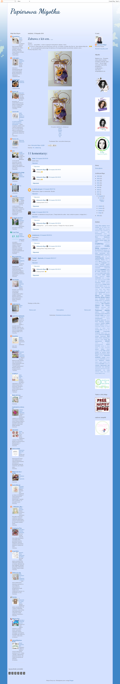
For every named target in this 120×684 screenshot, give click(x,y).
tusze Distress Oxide (105, 354)
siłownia (96, 334)
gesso (100, 261)
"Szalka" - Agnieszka (37, 258)
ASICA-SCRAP (16, 448)
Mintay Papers (105, 297)
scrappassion (16, 79)
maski (108, 290)
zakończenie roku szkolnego (102, 366)
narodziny (107, 300)
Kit (33, 147)
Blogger (71, 680)
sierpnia (100, 206)
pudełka (103, 323)
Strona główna (60, 310)
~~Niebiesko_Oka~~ (17, 506)
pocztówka (97, 316)
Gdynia (96, 261)
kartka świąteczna (99, 276)
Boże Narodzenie (102, 237)
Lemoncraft (15, 111)
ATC (109, 232)
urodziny (97, 357)
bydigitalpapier (98, 238)
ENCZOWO (15, 430)
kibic (96, 281)
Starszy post (87, 310)
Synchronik (103, 336)
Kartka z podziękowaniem (21, 61)
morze (100, 300)
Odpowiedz (35, 163)
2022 (98, 180)
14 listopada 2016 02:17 (50, 258)
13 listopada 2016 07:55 (42, 212)
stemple (97, 336)
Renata (60, 130)
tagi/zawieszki (98, 341)
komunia (103, 281)
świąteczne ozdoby (99, 339)
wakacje (108, 357)
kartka (103, 270)
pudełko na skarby (100, 328)
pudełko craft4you (99, 324)
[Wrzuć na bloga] (50, 145)
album (100, 229)
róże (109, 329)
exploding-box (99, 258)
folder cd (107, 259)
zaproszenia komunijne (105, 368)
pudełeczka (97, 323)
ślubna (96, 337)
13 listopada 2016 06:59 (42, 158)
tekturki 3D (99, 342)
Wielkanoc (101, 360)
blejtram (101, 235)
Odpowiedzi (37, 166)
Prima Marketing (99, 321)
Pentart (102, 312)
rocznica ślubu (98, 329)
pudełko (108, 323)
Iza (60, 136)
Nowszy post (32, 310)
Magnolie (21, 317)
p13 (109, 307)
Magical (108, 289)
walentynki (102, 358)
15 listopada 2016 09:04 (55, 223)
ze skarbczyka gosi (37, 189)
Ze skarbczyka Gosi (17, 217)
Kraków (103, 282)
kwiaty (104, 284)
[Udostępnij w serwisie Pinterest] (55, 145)
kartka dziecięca (101, 271)
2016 (98, 194)
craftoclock (97, 246)
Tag (109, 339)
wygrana (97, 362)
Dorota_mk (15, 91)
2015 (98, 215)
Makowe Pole (15, 618)
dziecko (105, 250)
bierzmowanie (98, 233)
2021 (98, 183)
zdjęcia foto (103, 371)
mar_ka (14, 184)
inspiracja (101, 266)
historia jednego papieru (102, 264)
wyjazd (101, 362)
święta (105, 339)
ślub (20, 185)
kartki (108, 279)
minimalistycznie (106, 294)
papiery (97, 312)
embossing (107, 254)
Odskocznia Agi (16, 572)
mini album (98, 294)
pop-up (108, 318)
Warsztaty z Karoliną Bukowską (21, 531)
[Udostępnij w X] (52, 145)
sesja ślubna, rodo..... (21, 376)
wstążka (108, 360)
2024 (98, 176)
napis (103, 300)
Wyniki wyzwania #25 (21, 645)
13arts (96, 225)
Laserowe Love (99, 287)
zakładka (97, 365)
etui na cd (106, 256)
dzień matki (107, 251)
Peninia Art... (15, 139)
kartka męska (103, 273)
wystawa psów (106, 362)
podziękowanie (98, 318)
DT (102, 250)
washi (96, 360)
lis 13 (101, 198)
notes (104, 302)
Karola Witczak (16, 485)
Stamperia (107, 334)
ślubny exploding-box (104, 337)
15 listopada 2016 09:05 (55, 169)
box (108, 235)
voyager (103, 357)
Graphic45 (103, 263)
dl (109, 248)
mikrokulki (108, 292)
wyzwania (97, 363)
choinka (108, 238)
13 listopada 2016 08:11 (46, 235)
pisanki (108, 315)
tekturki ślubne (99, 349)
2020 (98, 185)
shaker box (107, 333)
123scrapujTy (15, 350)
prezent (108, 320)
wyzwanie (101, 363)
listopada (100, 196)
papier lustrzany (105, 308)
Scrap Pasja (15, 232)
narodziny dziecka (99, 302)
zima (100, 373)
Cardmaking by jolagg (18, 172)
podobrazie (103, 316)
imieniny (96, 266)
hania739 (14, 196)
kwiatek (101, 284)
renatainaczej (35, 235)
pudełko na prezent (105, 326)
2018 (98, 189)
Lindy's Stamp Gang (100, 289)
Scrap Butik (15, 551)
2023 (98, 178)
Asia (60, 133)
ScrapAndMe (106, 331)
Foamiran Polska (99, 259)
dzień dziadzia (101, 251)
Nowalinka (15, 336)
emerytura (97, 256)
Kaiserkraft (97, 269)
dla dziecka (98, 250)
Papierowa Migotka (35, 11)
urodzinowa (107, 355)
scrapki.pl (15, 373)
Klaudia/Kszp (15, 36)
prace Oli (103, 320)
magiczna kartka (99, 290)
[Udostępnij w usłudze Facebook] (54, 145)
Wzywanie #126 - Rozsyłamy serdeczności (22, 354)
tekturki (107, 341)
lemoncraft (107, 287)
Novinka (14, 597)
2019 (98, 187)
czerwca (100, 208)
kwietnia (100, 210)
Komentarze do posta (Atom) (63, 315)
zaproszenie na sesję (102, 370)
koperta (108, 281)
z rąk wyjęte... (16, 58)
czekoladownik (104, 248)
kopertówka (98, 282)
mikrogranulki (101, 292)
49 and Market (103, 227)
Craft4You (99, 244)
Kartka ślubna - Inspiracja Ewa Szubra (21, 284)
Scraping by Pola (17, 528)
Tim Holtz (103, 350)
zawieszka (97, 371)
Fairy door (21, 93)
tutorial (96, 355)
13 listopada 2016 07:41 (49, 189)
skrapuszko (101, 334)
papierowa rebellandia (18, 316)
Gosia (60, 128)
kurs (98, 284)
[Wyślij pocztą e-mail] (49, 145)
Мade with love (16, 395)
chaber (103, 238)
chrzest (97, 240)
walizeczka (107, 358)
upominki (101, 355)
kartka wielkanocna (99, 279)
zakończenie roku (105, 365)
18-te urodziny (102, 225)
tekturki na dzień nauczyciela (102, 347)
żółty (104, 373)
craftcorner (107, 244)
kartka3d (105, 279)
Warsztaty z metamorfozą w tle (21, 622)
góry (100, 263)
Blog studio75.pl (16, 256)
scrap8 (97, 331)
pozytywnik (97, 320)
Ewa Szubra (15, 279)
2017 (98, 192)
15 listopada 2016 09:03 (55, 269)
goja (13, 151)
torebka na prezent (100, 352)
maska (105, 290)
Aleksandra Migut (41, 169)
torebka (108, 350)
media (96, 292)
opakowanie (103, 307)
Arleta (33, 158)
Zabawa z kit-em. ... (101, 201)
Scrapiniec (97, 333)
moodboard (102, 299)
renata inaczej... (16, 304)
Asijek (33, 212)
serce (102, 333)
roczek (108, 328)
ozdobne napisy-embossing (21, 411)
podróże (108, 316)
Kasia (60, 131)
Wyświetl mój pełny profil (101, 48)
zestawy (96, 373)
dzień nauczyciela (100, 253)
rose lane (105, 329)
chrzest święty (103, 240)
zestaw (108, 371)
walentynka (97, 358)
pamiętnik (97, 308)
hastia (108, 263)
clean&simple (107, 241)
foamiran (107, 258)
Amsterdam (105, 230)
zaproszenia (97, 368)
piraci (105, 315)
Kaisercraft (107, 267)
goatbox (104, 261)
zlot (102, 373)
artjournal (103, 232)
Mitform (96, 299)
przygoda (107, 321)
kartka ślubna (106, 274)
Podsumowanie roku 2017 (21, 452)
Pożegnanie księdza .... (21, 199)
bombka (105, 235)
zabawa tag (38, 147)
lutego (100, 212)
